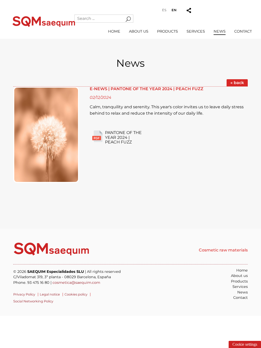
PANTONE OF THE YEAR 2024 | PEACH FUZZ (123, 137)
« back (237, 82)
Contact (243, 31)
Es (164, 10)
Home (114, 31)
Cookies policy (75, 294)
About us (138, 31)
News (220, 31)
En (174, 10)
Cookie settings (244, 344)
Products (167, 31)
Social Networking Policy (33, 301)
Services (196, 31)
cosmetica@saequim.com (76, 282)
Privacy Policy (24, 294)
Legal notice (50, 294)
